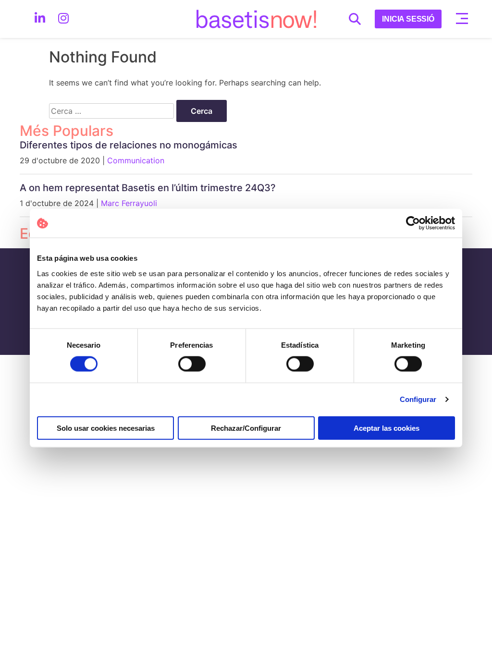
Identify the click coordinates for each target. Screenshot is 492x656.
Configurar (418, 399)
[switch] (191, 364)
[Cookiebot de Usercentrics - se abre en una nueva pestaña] (413, 223)
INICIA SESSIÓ (408, 19)
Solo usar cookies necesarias (106, 428)
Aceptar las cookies (386, 428)
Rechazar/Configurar (246, 428)
